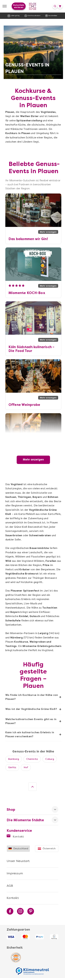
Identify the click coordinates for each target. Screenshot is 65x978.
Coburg (49, 759)
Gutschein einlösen (18, 6)
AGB (10, 886)
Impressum (15, 873)
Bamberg (13, 759)
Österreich (49, 848)
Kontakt (18, 836)
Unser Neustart (18, 861)
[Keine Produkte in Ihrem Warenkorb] (60, 6)
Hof (26, 767)
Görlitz (12, 767)
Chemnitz (32, 759)
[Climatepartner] (32, 969)
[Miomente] (32, 6)
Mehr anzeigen (33, 459)
